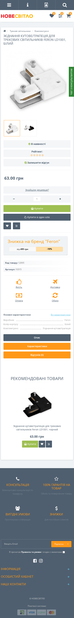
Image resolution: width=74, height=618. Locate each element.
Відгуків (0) (37, 355)
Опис (37, 337)
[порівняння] (49, 444)
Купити (31, 444)
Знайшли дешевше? (37, 190)
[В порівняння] (16, 225)
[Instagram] (40, 560)
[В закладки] (7, 225)
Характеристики (37, 346)
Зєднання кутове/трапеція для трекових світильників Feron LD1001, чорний (37, 427)
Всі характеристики (61, 314)
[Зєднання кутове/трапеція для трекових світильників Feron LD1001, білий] (37, 82)
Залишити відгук (38, 162)
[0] (52, 16)
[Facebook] (34, 560)
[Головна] (4, 31)
